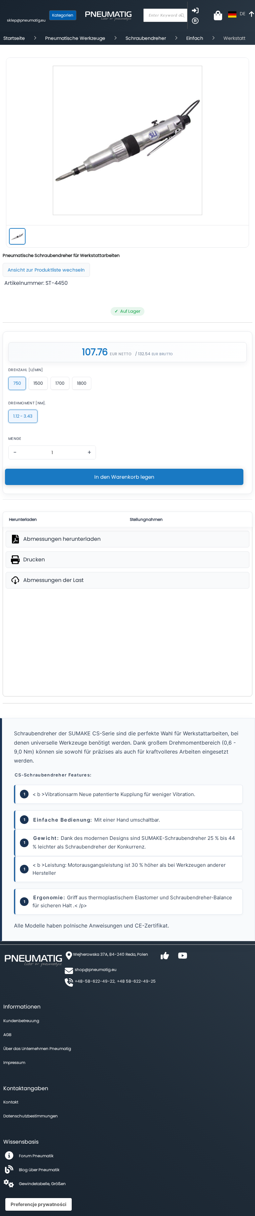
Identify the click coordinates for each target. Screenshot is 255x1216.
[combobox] (165, 15)
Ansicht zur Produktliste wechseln (46, 270)
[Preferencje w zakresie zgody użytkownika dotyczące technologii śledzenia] (38, 1204)
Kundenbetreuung (21, 1020)
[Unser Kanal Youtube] (182, 958)
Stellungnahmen (146, 519)
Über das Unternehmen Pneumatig (37, 1048)
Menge (15, 438)
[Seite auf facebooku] (164, 958)
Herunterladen (23, 519)
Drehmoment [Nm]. (27, 403)
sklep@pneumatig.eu (26, 20)
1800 (81, 383)
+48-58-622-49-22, (95, 981)
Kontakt (10, 1102)
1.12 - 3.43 (23, 416)
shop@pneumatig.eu (96, 969)
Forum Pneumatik (36, 1156)
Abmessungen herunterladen (62, 539)
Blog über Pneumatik (39, 1170)
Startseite (14, 38)
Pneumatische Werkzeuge (75, 38)
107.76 (95, 352)
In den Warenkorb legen (124, 476)
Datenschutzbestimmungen (30, 1116)
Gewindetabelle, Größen (42, 1183)
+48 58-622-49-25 (136, 981)
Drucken (34, 559)
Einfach (194, 38)
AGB (7, 1034)
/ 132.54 (142, 354)
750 (17, 383)
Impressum (14, 1062)
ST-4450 (56, 283)
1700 (59, 383)
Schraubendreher (146, 38)
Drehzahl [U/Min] (25, 369)
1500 (38, 383)
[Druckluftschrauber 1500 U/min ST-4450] (17, 236)
